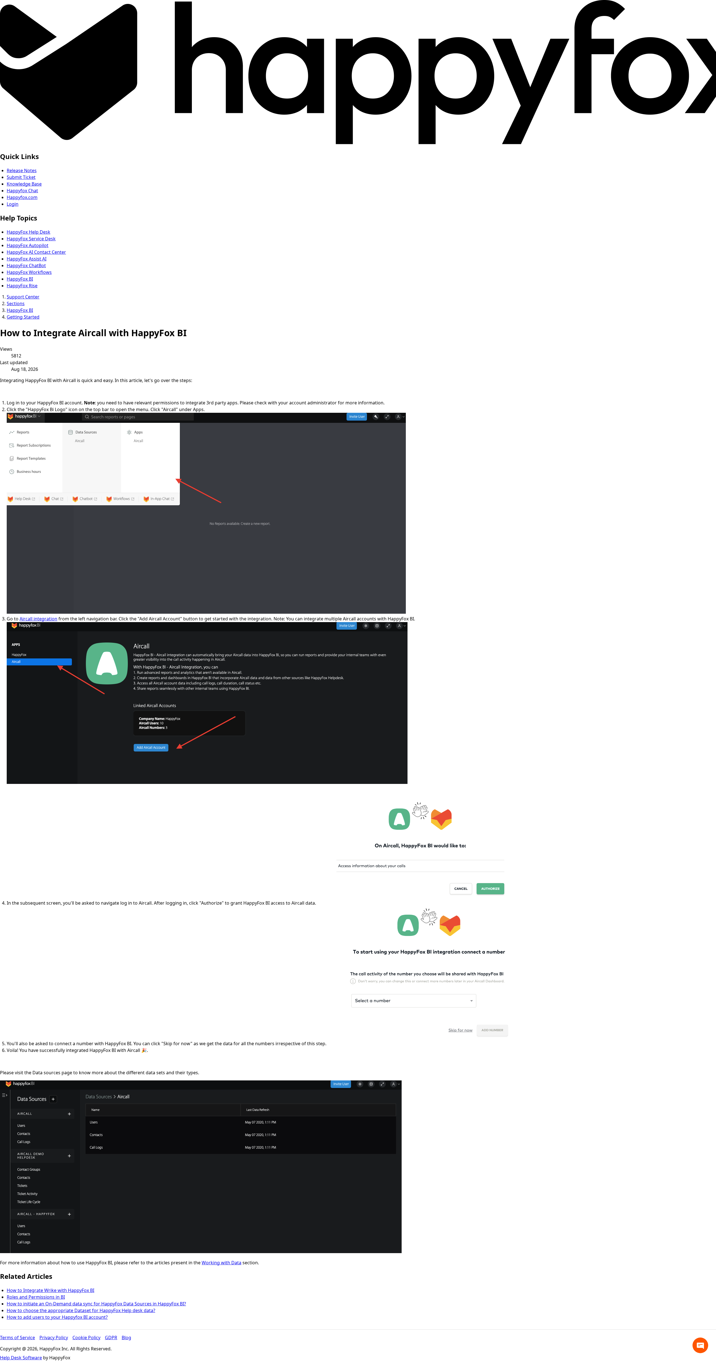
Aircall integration (38, 619)
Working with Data (221, 1263)
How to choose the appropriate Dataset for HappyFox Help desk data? (81, 1310)
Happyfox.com (22, 197)
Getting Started (23, 317)
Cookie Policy (86, 1337)
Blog (126, 1337)
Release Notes (22, 170)
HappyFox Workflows (29, 272)
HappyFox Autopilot (27, 245)
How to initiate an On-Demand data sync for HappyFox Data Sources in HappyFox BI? (96, 1304)
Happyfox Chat (22, 191)
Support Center (23, 297)
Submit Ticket (21, 177)
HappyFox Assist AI (26, 259)
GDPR (111, 1337)
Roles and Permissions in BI (36, 1297)
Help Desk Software (21, 1358)
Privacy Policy (53, 1337)
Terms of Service (17, 1337)
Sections (16, 303)
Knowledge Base (24, 184)
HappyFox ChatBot (26, 265)
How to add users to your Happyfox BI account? (57, 1317)
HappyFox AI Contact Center (36, 252)
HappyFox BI (20, 279)
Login (12, 204)
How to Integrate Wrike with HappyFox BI (50, 1290)
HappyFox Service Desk (31, 239)
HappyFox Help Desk (28, 232)
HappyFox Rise (22, 286)
